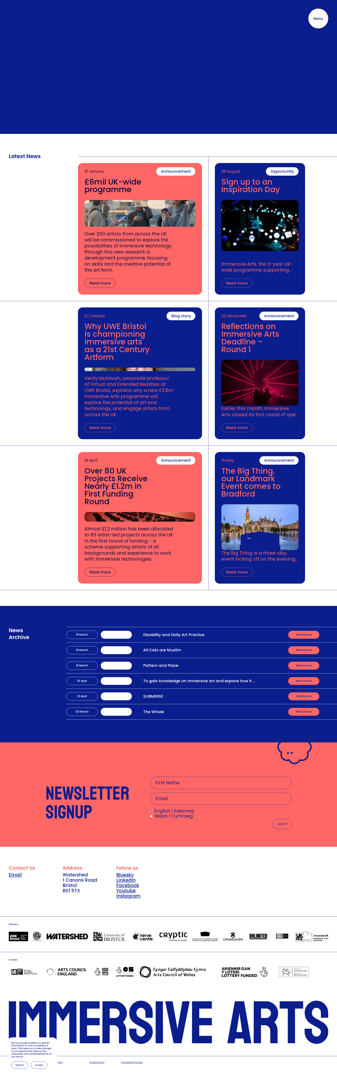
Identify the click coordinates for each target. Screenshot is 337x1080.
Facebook (127, 885)
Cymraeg (18, 18)
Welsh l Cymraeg (173, 816)
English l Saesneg (174, 811)
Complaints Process (132, 1062)
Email (15, 875)
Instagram (128, 896)
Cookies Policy (96, 1062)
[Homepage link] (168, 18)
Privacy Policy (55, 1062)
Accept (39, 1065)
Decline (20, 1065)
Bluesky (125, 875)
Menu (318, 18)
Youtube (126, 891)
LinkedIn (126, 880)
